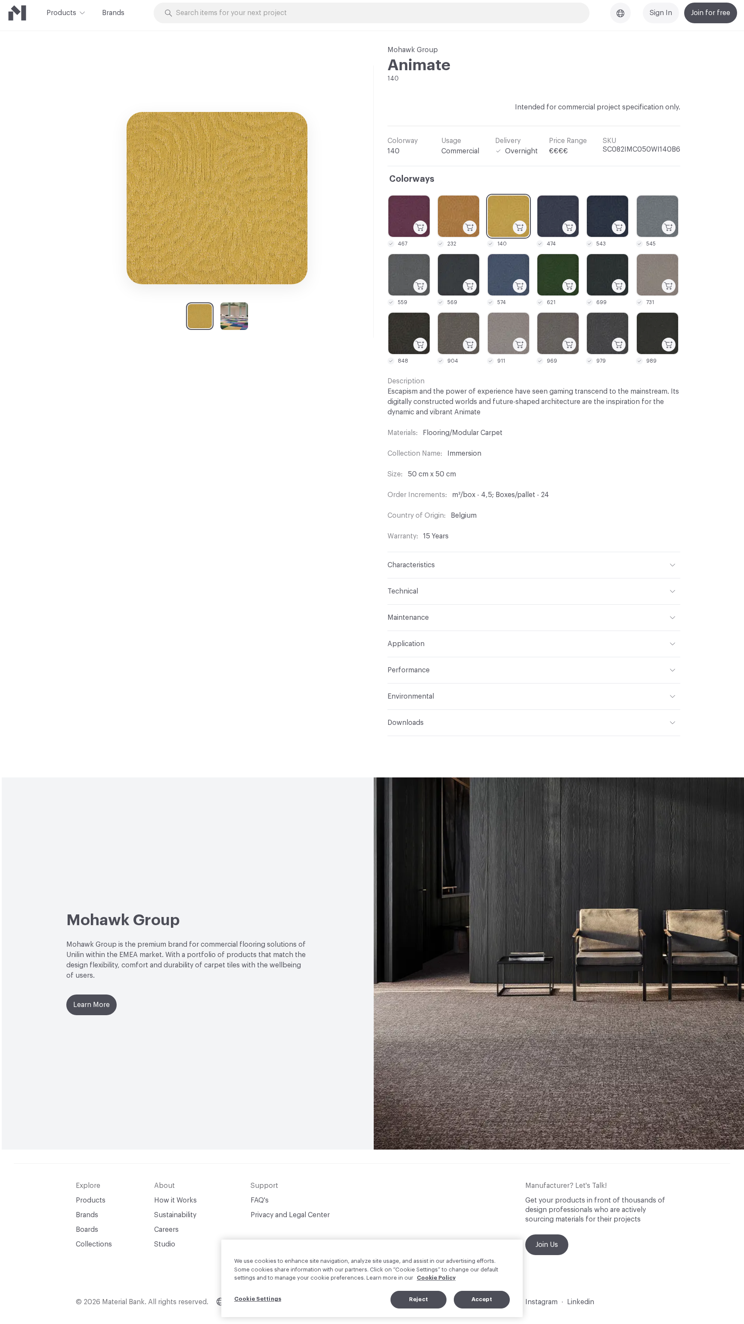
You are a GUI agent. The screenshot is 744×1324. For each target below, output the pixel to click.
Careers (166, 1229)
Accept (482, 1299)
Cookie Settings (257, 1299)
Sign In (661, 12)
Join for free (710, 12)
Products (61, 12)
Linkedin (580, 1302)
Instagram (541, 1302)
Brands (113, 12)
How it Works (175, 1200)
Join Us (547, 1244)
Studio (164, 1244)
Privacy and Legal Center (290, 1215)
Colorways (411, 179)
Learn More (91, 1004)
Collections (94, 1244)
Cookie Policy (436, 1277)
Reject (418, 1299)
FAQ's (260, 1200)
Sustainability (175, 1215)
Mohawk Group (413, 50)
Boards (87, 1229)
